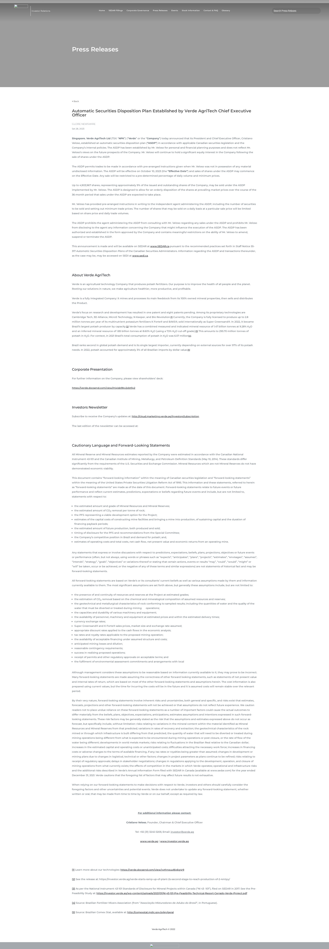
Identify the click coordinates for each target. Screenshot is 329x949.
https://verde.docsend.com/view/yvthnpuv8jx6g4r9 (152, 869)
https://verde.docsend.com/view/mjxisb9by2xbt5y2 (103, 387)
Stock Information (191, 10)
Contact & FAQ (211, 10)
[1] (171, 317)
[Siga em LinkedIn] (303, 16)
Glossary (226, 10)
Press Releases (160, 10)
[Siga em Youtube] (289, 16)
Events (174, 10)
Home (102, 10)
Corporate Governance (138, 10)
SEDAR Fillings (116, 10)
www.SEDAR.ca (159, 246)
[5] (188, 350)
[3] (196, 331)
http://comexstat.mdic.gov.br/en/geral (150, 912)
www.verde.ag (149, 841)
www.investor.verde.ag (174, 841)
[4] (189, 336)
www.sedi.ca (140, 255)
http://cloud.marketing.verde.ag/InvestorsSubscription (165, 416)
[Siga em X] (296, 16)
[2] (127, 326)
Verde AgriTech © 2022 (163, 929)
